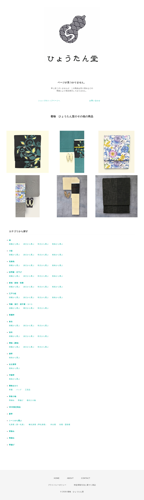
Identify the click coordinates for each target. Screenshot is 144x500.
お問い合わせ (94, 101)
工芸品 (27, 390)
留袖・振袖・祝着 (16, 283)
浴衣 (11, 332)
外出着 (53, 424)
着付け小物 (31, 400)
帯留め (11, 431)
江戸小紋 (12, 293)
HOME (56, 478)
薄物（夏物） (14, 343)
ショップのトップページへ (49, 101)
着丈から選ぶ (28, 308)
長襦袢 (11, 315)
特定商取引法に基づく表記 (85, 485)
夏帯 (11, 414)
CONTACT (85, 478)
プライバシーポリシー (57, 485)
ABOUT (70, 478)
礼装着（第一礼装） (17, 424)
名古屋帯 (12, 364)
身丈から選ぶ (28, 244)
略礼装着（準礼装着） (38, 424)
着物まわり (13, 386)
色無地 (11, 261)
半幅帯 (11, 375)
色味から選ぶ (57, 244)
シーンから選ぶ (15, 421)
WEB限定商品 (15, 407)
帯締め (11, 400)
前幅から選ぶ (14, 244)
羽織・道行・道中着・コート (21, 304)
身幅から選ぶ (14, 308)
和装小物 (12, 396)
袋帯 (11, 354)
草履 (11, 390)
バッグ (19, 390)
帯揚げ (20, 400)
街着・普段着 (64, 424)
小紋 (11, 251)
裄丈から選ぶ (43, 244)
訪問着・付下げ (15, 272)
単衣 (11, 322)
